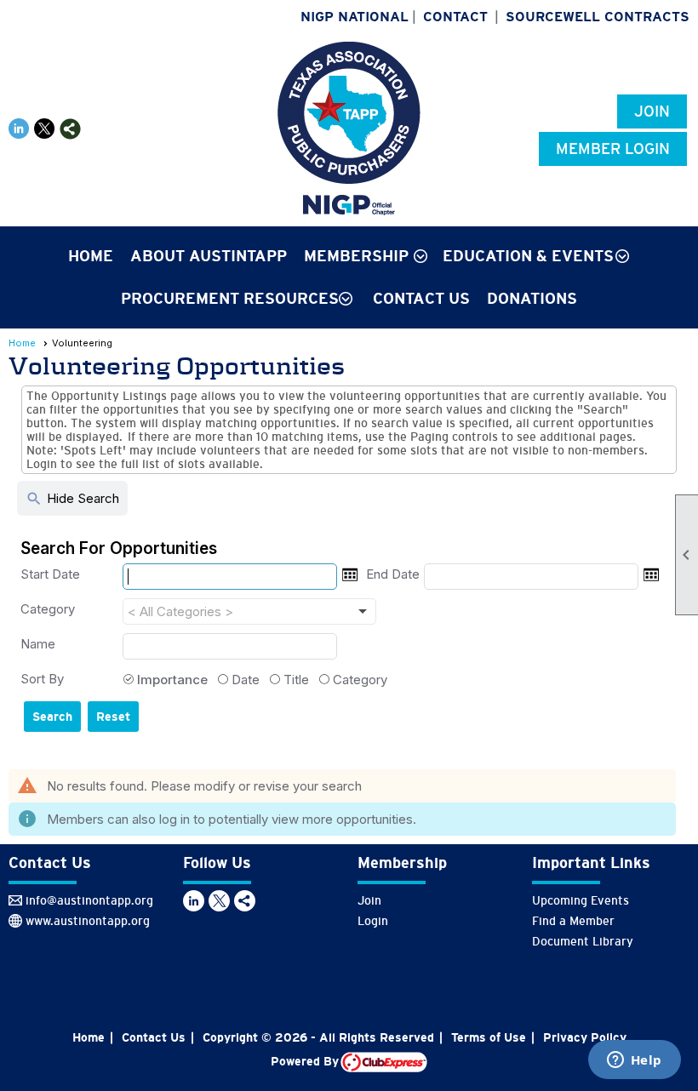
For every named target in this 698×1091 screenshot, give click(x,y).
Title (296, 679)
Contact (455, 17)
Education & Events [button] (528, 256)
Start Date (50, 574)
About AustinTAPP (208, 256)
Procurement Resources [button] (230, 298)
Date (246, 679)
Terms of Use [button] (488, 1037)
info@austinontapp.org (89, 900)
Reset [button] (113, 716)
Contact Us (421, 298)
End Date (393, 574)
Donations (532, 298)
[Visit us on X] (44, 129)
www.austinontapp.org (88, 921)
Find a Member (573, 921)
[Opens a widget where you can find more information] (634, 1061)
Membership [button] (356, 256)
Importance (172, 679)
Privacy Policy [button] (584, 1037)
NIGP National (354, 17)
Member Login (613, 148)
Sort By (42, 679)
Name (37, 644)
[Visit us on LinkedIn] (19, 129)
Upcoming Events (580, 900)
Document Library (582, 941)
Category (47, 609)
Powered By (305, 1061)
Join (652, 111)
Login (373, 921)
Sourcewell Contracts (597, 17)
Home (90, 256)
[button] (52, 717)
